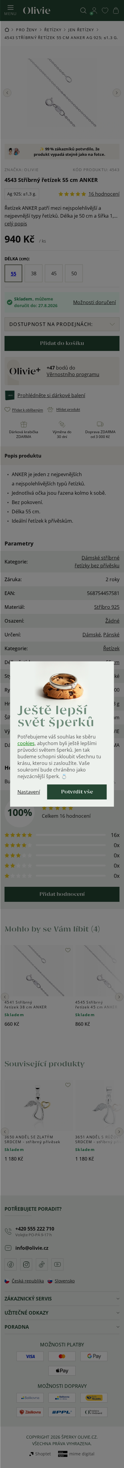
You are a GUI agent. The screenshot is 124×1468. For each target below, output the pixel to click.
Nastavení (28, 792)
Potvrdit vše (77, 792)
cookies (26, 743)
